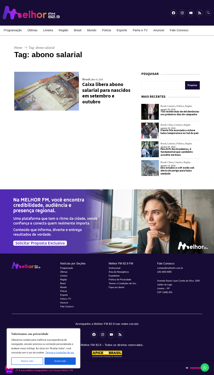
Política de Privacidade (120, 279)
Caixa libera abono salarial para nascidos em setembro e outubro (106, 93)
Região (63, 30)
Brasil (77, 30)
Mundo (91, 30)
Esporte (122, 30)
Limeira (48, 30)
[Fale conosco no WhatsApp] (205, 367)
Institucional (114, 268)
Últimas (32, 30)
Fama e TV (140, 30)
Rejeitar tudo (27, 361)
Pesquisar (192, 85)
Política (180, 106)
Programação (13, 30)
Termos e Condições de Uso (122, 283)
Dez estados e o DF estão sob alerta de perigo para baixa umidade (177, 170)
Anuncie (158, 30)
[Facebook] (173, 13)
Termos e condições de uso (59, 352)
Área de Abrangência (119, 272)
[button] (107, 221)
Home (18, 47)
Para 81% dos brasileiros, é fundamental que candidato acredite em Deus (176, 152)
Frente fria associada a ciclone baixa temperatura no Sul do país (179, 132)
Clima (170, 125)
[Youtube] (191, 13)
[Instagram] (182, 13)
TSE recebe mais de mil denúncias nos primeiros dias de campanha (179, 113)
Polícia (106, 30)
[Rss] (199, 13)
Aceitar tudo (60, 361)
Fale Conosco (179, 30)
